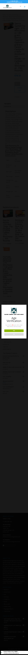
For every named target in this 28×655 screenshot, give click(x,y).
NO (14, 334)
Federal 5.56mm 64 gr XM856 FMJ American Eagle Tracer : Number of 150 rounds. (11, 651)
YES (14, 330)
